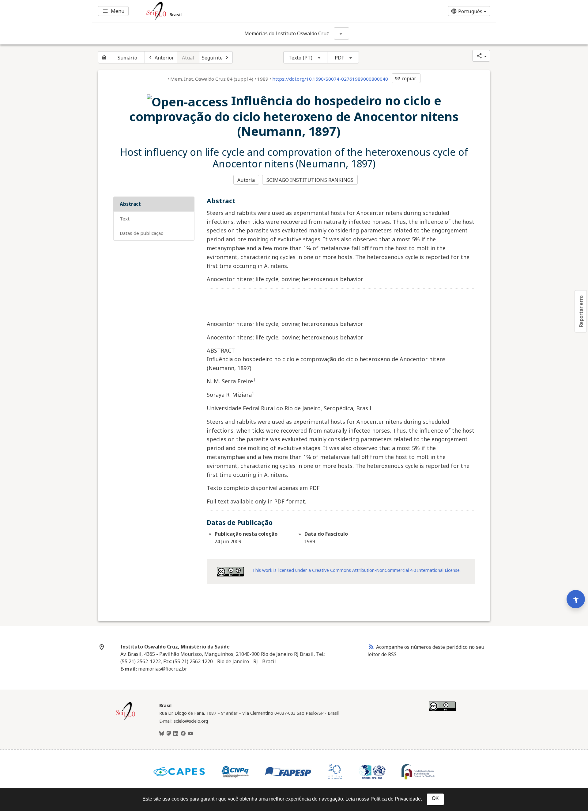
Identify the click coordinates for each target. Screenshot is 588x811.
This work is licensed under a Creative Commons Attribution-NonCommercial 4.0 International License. (356, 570)
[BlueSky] (161, 733)
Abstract (130, 204)
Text (125, 219)
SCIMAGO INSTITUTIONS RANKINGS (310, 180)
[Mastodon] (169, 733)
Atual (188, 57)
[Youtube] (190, 733)
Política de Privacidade (396, 798)
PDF (339, 57)
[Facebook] (183, 733)
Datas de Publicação (142, 233)
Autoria (246, 180)
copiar (405, 78)
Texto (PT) (300, 57)
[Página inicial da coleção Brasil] (125, 719)
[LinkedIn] (175, 733)
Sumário (127, 57)
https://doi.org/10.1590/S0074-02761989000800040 (330, 79)
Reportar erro (581, 311)
